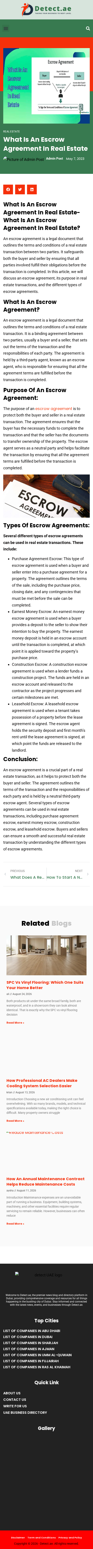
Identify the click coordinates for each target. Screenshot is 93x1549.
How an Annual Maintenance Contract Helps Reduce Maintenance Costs (45, 1181)
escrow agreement (53, 408)
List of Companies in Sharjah (30, 1342)
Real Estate (11, 131)
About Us (12, 1393)
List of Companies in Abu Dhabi (31, 1330)
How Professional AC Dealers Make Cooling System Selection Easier (41, 1083)
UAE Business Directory (25, 1412)
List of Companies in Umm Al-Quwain (37, 1355)
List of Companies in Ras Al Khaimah (36, 1367)
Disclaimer (18, 1537)
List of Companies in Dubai (27, 1336)
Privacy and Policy (70, 1537)
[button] (88, 28)
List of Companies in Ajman (28, 1348)
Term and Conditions (41, 1537)
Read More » (15, 1022)
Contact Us (14, 1399)
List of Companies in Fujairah (31, 1361)
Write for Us (15, 1406)
